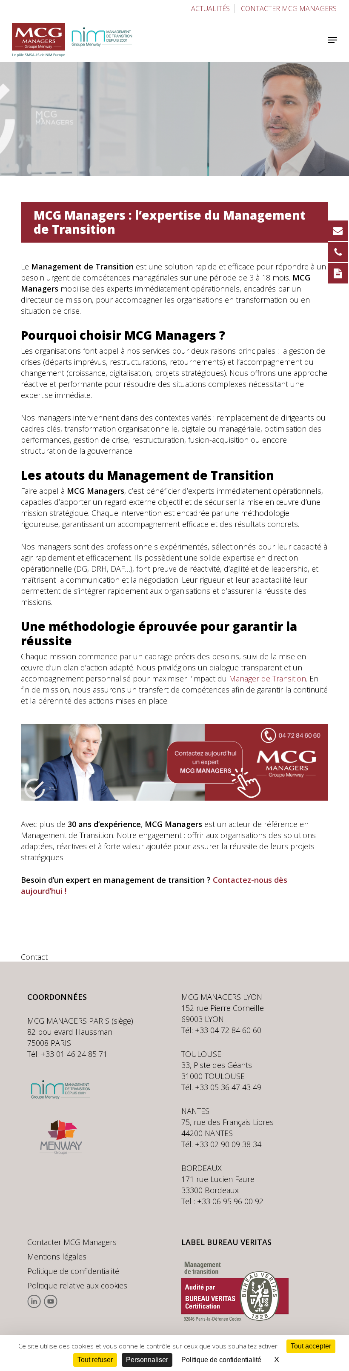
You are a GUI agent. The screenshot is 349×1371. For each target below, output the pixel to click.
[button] (332, 40)
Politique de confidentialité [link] (221, 1359)
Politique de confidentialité (73, 1271)
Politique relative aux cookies (77, 1285)
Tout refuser (95, 1359)
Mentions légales (56, 1256)
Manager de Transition (267, 678)
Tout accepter (311, 1346)
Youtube (50, 1301)
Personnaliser (147, 1359)
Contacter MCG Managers (72, 1242)
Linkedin (34, 1301)
